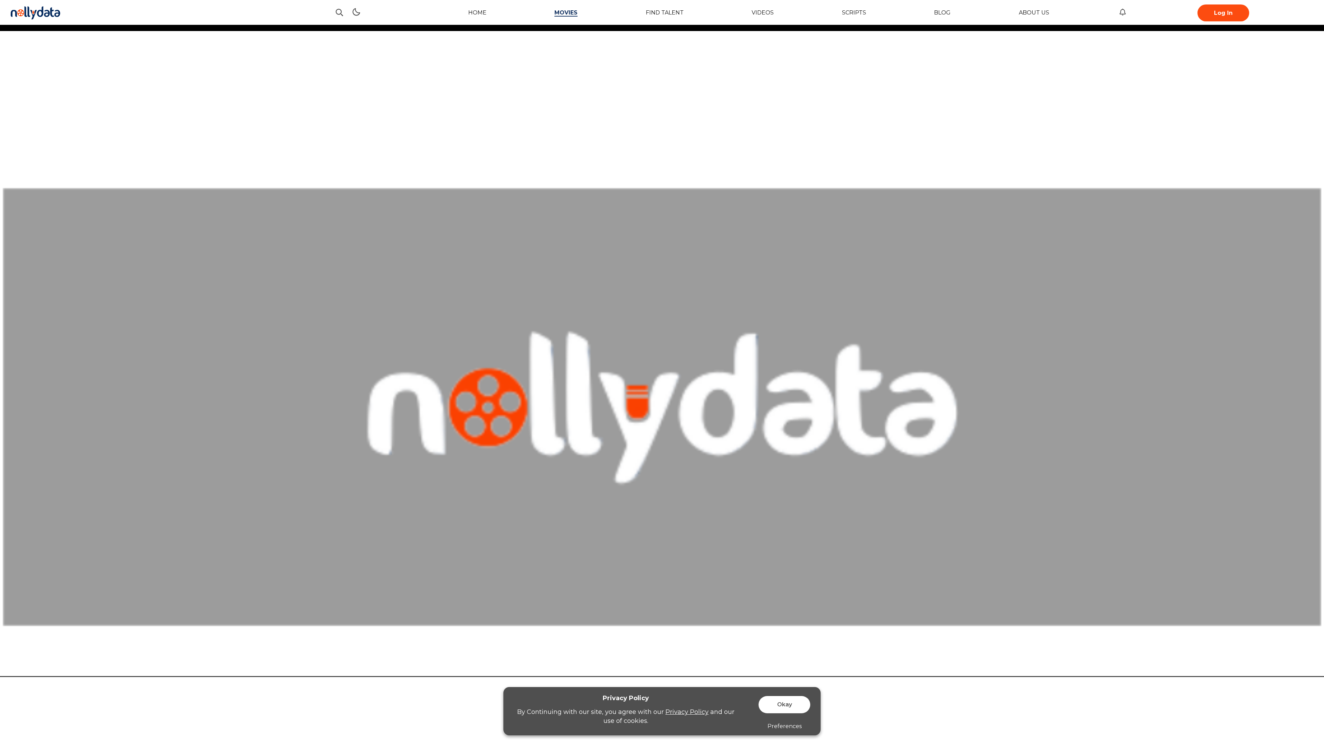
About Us (1034, 12)
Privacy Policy (687, 712)
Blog (942, 12)
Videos (763, 12)
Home (477, 12)
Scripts (854, 12)
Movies (566, 12)
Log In (1223, 13)
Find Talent (665, 12)
